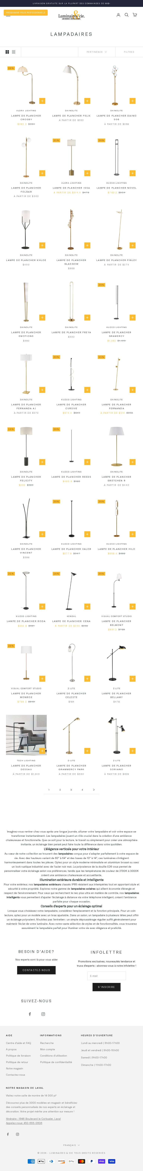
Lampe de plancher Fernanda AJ (26, 406)
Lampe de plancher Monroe (26, 695)
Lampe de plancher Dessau (26, 767)
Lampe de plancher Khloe (26, 260)
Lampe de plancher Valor (72, 549)
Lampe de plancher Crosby (26, 117)
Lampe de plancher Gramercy (117, 334)
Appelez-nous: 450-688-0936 (24, 1122)
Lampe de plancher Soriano (117, 767)
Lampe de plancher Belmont (117, 623)
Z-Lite (71, 688)
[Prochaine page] (93, 790)
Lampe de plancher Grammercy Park (71, 767)
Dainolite (71, 110)
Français (69, 1145)
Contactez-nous (36, 970)
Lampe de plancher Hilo (117, 549)
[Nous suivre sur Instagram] (43, 1014)
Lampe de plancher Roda (26, 621)
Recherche (47, 1042)
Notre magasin (14, 1068)
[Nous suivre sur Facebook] (29, 1014)
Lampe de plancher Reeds (72, 476)
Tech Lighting (26, 760)
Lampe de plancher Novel (117, 187)
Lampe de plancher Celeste (71, 695)
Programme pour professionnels (25, 12)
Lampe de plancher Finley (116, 260)
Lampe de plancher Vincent (26, 551)
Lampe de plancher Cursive (71, 406)
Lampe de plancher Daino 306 (117, 117)
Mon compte (47, 1049)
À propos (11, 1049)
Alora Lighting (26, 110)
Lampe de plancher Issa (71, 187)
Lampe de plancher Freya (71, 332)
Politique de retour (17, 1062)
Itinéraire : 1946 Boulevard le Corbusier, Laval (33, 1118)
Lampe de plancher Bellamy (117, 695)
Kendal (71, 616)
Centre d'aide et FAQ (18, 1042)
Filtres (129, 52)
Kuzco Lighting (117, 183)
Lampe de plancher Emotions (26, 334)
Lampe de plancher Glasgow (71, 262)
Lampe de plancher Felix (71, 115)
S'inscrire (106, 987)
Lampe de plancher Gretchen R (117, 478)
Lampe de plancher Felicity (26, 478)
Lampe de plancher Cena (71, 621)
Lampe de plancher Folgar (26, 189)
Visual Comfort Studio (116, 616)
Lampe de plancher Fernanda (117, 406)
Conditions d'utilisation (53, 1055)
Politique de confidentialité (56, 1062)
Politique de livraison (18, 1055)
